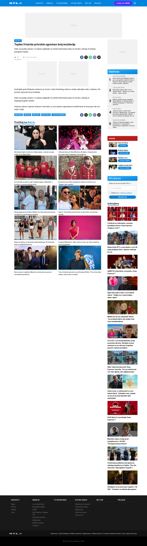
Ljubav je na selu (80, 512)
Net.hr (31, 122)
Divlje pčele (36, 520)
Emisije (49, 3)
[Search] (135, 3)
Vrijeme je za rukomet (82, 504)
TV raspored (62, 3)
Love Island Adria (38, 504)
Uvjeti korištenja (63, 533)
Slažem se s (121, 193)
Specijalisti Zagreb (38, 507)
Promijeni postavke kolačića (112, 533)
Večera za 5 (79, 515)
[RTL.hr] (16, 3)
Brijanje (36, 115)
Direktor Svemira (38, 523)
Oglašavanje (86, 533)
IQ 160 (34, 510)
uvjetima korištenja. (126, 193)
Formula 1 (35, 526)
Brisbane (18, 115)
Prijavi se (122, 197)
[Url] (99, 57)
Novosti (39, 3)
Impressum (54, 533)
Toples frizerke (58, 115)
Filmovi (13, 507)
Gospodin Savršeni (38, 517)
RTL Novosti (115, 178)
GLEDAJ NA (120, 3)
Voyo (13, 512)
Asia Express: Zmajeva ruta (40, 513)
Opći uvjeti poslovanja (129, 533)
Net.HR (88, 3)
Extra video (76, 3)
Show (112, 138)
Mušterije (46, 115)
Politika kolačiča (96, 533)
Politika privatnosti (76, 533)
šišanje (27, 115)
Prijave (97, 3)
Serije (13, 504)
